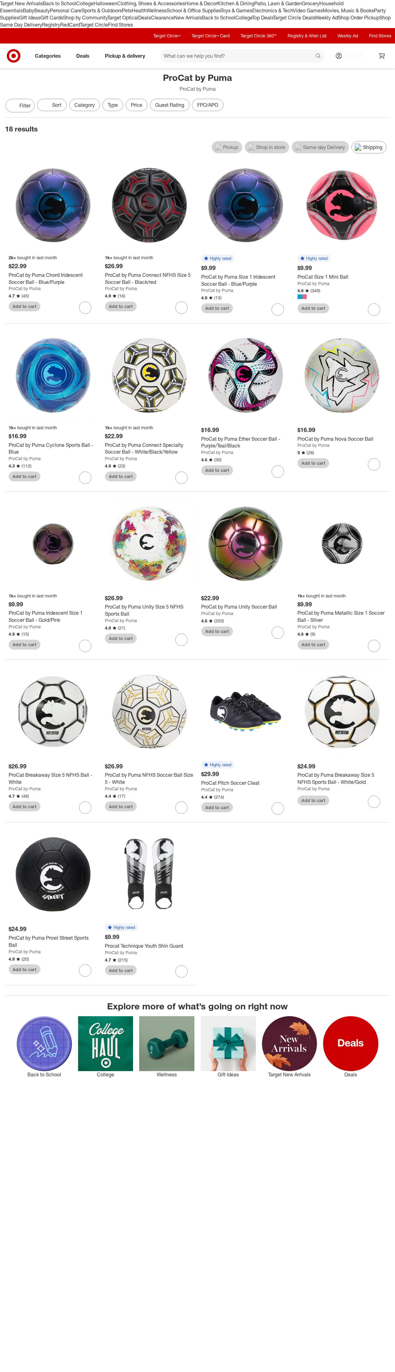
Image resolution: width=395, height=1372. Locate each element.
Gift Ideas (29, 18)
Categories (48, 56)
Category (84, 105)
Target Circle (94, 25)
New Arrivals (188, 18)
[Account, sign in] (351, 56)
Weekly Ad (326, 18)
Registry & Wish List (307, 35)
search (318, 56)
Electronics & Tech (272, 10)
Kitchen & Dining (235, 3)
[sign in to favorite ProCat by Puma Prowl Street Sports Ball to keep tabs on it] (85, 970)
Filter (25, 105)
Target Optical (122, 18)
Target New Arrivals (21, 3)
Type (113, 105)
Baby (28, 10)
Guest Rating (169, 105)
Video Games (308, 10)
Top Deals (262, 18)
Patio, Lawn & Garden (278, 3)
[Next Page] (384, 106)
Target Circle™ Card (211, 35)
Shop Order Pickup (358, 18)
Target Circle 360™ (258, 35)
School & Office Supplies (194, 10)
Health (139, 10)
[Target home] (13, 55)
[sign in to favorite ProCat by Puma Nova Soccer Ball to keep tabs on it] (374, 464)
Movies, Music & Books (348, 10)
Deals (144, 18)
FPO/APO (207, 105)
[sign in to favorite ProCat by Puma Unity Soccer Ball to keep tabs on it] (278, 632)
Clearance (162, 18)
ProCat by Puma (25, 288)
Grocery (310, 3)
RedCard (70, 25)
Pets (127, 10)
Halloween (105, 3)
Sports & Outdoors (101, 10)
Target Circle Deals (294, 18)
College (85, 3)
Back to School (59, 3)
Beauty (42, 10)
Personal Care (65, 10)
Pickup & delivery (125, 56)
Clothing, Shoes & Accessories (151, 3)
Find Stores (120, 25)
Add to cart (24, 306)
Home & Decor (201, 3)
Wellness (157, 10)
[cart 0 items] (382, 56)
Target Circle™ (167, 35)
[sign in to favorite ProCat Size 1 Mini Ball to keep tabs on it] (374, 309)
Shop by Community (85, 18)
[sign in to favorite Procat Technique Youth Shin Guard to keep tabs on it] (181, 971)
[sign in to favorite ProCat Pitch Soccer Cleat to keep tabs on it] (278, 808)
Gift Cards (51, 18)
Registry (51, 25)
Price (136, 105)
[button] (217, 259)
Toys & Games (236, 10)
